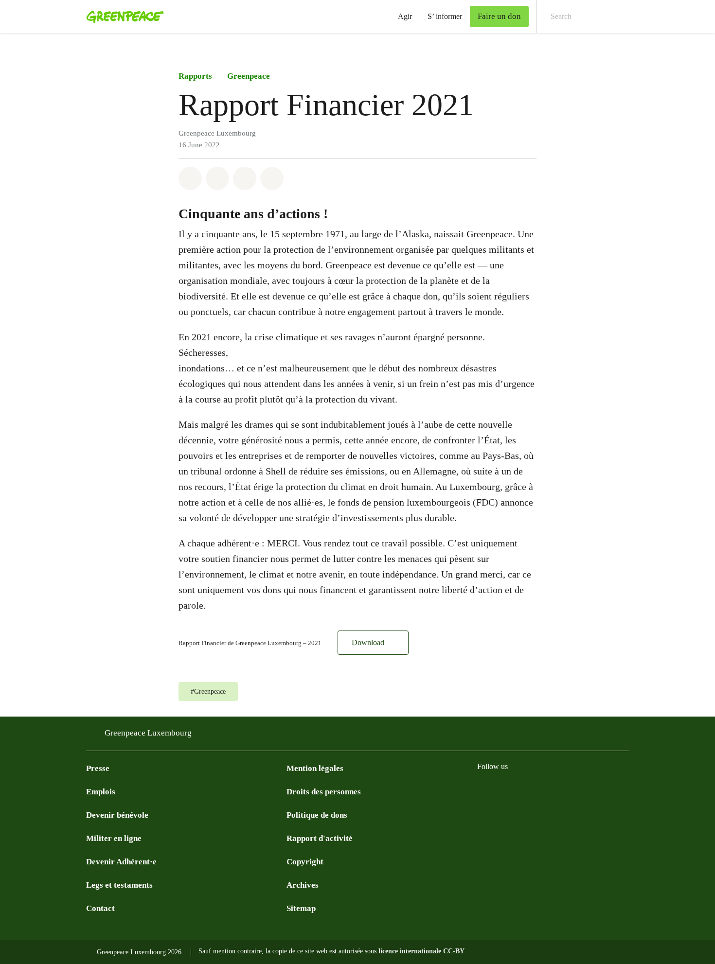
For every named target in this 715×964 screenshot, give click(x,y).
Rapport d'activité (319, 838)
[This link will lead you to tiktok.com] (561, 791)
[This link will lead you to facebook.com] (483, 791)
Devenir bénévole (117, 815)
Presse (97, 768)
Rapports (195, 76)
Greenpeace (248, 76)
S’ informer (445, 16)
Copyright (304, 861)
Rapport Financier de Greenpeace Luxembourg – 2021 (250, 643)
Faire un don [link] (499, 16)
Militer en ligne (114, 838)
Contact (100, 908)
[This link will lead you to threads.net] (600, 791)
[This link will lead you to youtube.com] (522, 791)
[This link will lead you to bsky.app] (580, 791)
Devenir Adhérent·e (121, 861)
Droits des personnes (323, 791)
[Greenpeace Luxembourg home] (122, 16)
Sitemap (301, 908)
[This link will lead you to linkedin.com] (541, 791)
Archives (302, 885)
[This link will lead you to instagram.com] (502, 791)
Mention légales (314, 768)
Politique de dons (316, 815)
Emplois (100, 791)
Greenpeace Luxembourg (148, 732)
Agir (405, 16)
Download (368, 642)
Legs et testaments (119, 885)
